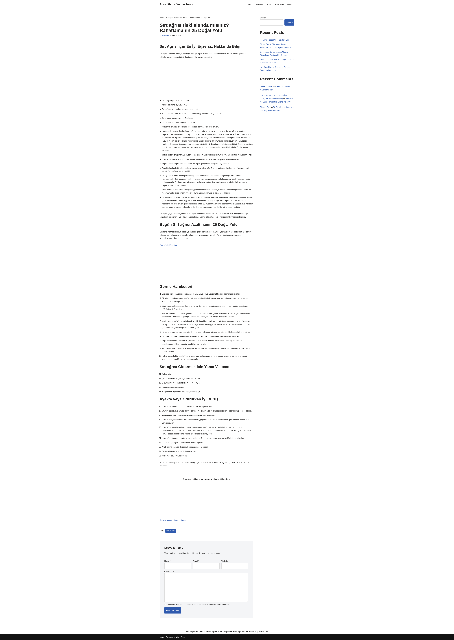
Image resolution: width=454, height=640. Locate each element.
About (196, 631)
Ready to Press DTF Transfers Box (274, 40)
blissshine (165, 36)
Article (269, 5)
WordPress (180, 637)
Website (224, 561)
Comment (169, 572)
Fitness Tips (265, 107)
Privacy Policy (206, 631)
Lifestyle (259, 5)
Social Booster (266, 86)
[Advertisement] (206, 78)
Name (167, 561)
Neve (162, 637)
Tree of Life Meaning (168, 245)
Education (279, 5)
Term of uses (220, 631)
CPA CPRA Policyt (248, 631)
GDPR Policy (233, 631)
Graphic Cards (180, 520)
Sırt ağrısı (170, 531)
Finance (290, 5)
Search (263, 18)
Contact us (263, 631)
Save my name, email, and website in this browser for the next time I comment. (198, 605)
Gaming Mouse (166, 520)
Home (250, 5)
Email (196, 561)
